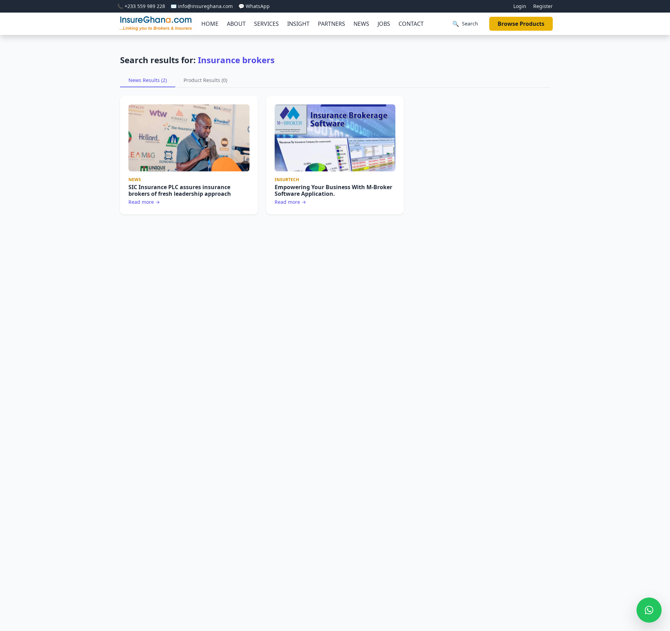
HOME (209, 24)
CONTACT (411, 24)
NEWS (361, 24)
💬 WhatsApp (254, 6)
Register (543, 6)
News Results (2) (147, 80)
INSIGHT (298, 24)
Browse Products (521, 24)
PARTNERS (331, 24)
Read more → (144, 202)
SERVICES (266, 24)
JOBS (384, 24)
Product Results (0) (205, 80)
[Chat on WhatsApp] (649, 610)
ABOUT (236, 24)
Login (519, 6)
